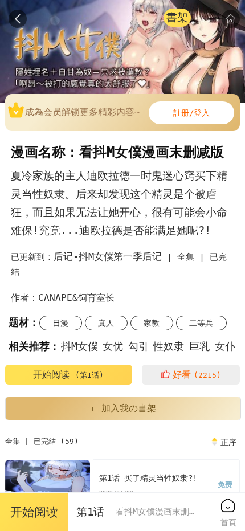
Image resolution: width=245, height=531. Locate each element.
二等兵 (201, 323)
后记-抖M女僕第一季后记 (108, 256)
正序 (228, 442)
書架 (177, 17)
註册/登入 (191, 112)
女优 (113, 346)
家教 (152, 323)
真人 (106, 323)
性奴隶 (168, 346)
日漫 (60, 323)
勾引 (138, 346)
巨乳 (199, 346)
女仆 (225, 346)
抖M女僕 (79, 346)
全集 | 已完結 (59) (42, 441)
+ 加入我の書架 (123, 408)
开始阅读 (68, 374)
